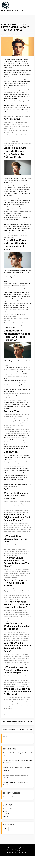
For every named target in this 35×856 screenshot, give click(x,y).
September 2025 (8, 809)
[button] (32, 9)
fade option (20, 314)
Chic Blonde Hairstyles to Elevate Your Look (17, 729)
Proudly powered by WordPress (17, 848)
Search (5, 736)
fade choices (21, 448)
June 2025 (6, 816)
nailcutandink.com (12, 10)
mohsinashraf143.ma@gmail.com (13, 35)
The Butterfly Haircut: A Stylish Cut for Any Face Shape (17, 723)
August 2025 (7, 811)
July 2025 (6, 814)
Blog (5, 714)
